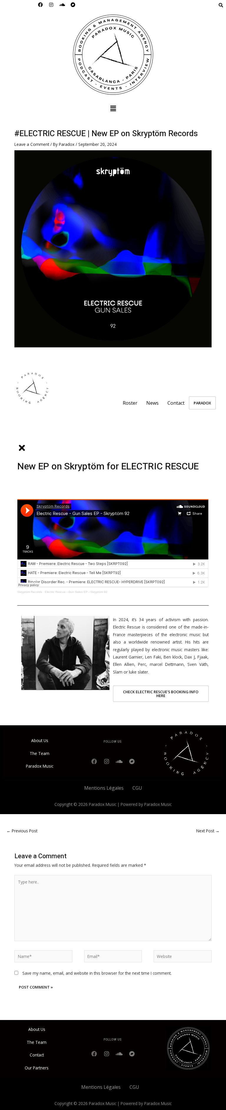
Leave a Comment (31, 144)
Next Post (208, 831)
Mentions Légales (104, 788)
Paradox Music (39, 766)
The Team (39, 753)
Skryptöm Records (29, 592)
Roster (130, 403)
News (152, 403)
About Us (39, 740)
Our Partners (37, 1068)
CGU (137, 788)
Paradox (202, 403)
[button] (113, 108)
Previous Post (21, 831)
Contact (176, 403)
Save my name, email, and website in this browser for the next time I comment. (97, 973)
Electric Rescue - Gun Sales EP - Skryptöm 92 (76, 592)
